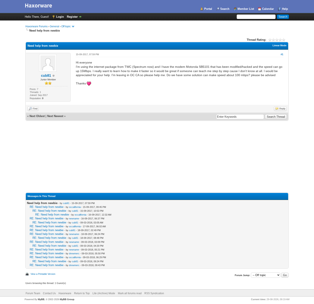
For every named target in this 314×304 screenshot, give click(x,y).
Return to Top (82, 293)
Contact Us (49, 293)
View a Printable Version (43, 274)
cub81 (46, 75)
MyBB (41, 299)
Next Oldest (37, 116)
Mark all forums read (130, 293)
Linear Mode (279, 45)
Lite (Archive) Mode (103, 293)
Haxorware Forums (36, 26)
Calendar (268, 8)
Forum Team (33, 293)
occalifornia (75, 207)
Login (60, 16)
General (54, 26)
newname (74, 218)
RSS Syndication (154, 293)
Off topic (66, 26)
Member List (246, 8)
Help (285, 8)
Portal (208, 8)
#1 (282, 54)
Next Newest (55, 116)
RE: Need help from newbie (46, 206)
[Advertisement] (157, 160)
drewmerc (74, 253)
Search (224, 8)
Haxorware (65, 293)
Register (72, 16)
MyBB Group (67, 299)
